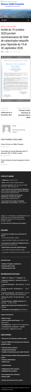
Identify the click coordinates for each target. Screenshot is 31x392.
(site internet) (23, 309)
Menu (5, 20)
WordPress (6, 389)
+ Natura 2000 (5, 376)
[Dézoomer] (13, 57)
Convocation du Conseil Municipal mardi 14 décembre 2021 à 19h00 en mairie (14, 152)
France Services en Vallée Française (12, 144)
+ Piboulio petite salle (8, 266)
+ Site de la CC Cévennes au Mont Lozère (14, 338)
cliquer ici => (15, 218)
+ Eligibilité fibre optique (9, 371)
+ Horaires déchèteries (8, 360)
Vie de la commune (11, 26)
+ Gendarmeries (6, 365)
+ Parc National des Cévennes (10, 374)
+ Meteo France (6, 318)
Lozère (22, 327)
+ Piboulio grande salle (8, 268)
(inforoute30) (16, 329)
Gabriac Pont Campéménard (20, 324)
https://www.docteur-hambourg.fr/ (15, 294)
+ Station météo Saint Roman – (11, 320)
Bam (11, 389)
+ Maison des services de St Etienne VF (13, 305)
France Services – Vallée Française (13, 301)
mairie (7, 51)
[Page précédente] (2, 57)
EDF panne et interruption (10, 309)
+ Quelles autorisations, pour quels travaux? (15, 352)
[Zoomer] (16, 57)
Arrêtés (3, 26)
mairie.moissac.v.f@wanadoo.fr (14, 182)
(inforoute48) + (5, 329)
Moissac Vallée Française (12, 4)
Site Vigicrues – (7, 324)
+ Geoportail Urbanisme (8, 350)
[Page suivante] (5, 57)
